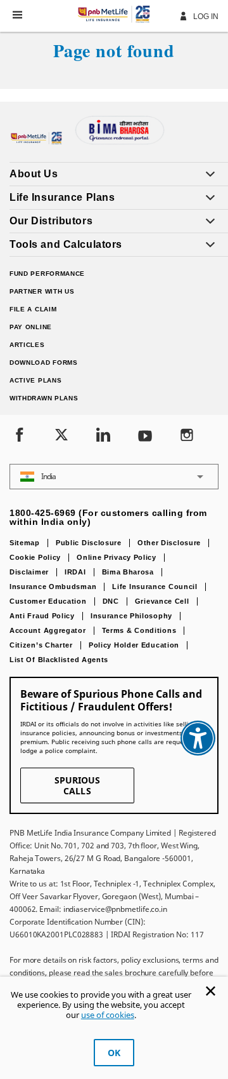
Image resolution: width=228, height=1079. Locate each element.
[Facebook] (20, 436)
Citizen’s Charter (41, 645)
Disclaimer (29, 572)
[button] (17, 14)
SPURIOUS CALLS (77, 785)
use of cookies (107, 1015)
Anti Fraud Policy (42, 616)
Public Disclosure (89, 542)
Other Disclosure (169, 542)
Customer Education (48, 601)
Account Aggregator (48, 630)
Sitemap (25, 542)
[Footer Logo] (38, 143)
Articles (27, 344)
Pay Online (31, 326)
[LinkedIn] (103, 436)
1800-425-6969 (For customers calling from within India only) (108, 517)
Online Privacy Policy (116, 557)
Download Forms (44, 362)
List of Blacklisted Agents (59, 659)
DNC (111, 601)
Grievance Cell (162, 601)
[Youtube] (145, 436)
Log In (204, 16)
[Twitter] (61, 436)
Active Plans (35, 380)
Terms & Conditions (139, 630)
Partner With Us (42, 291)
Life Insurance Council (154, 586)
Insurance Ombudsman (53, 586)
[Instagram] (187, 436)
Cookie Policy (35, 557)
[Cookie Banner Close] (210, 991)
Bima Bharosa (128, 572)
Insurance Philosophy (131, 616)
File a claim (33, 309)
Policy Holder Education (134, 645)
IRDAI (75, 572)
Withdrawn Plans (44, 398)
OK (114, 1053)
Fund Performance (47, 273)
